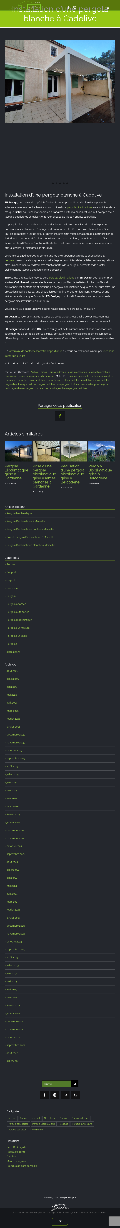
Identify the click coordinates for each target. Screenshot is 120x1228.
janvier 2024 (13, 913)
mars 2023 (13, 993)
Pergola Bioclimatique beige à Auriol (72, 470)
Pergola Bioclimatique (99, 372)
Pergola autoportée (77, 372)
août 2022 (12, 1049)
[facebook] (68, 7)
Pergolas (49, 376)
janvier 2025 (13, 818)
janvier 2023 (13, 1009)
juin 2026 (12, 682)
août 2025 (12, 762)
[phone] (75, 1091)
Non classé (13, 584)
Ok (60, 1221)
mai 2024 (12, 881)
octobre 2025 (14, 746)
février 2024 (13, 905)
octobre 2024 (14, 842)
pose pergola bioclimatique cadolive (74, 384)
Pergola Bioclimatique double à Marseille (30, 525)
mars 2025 (13, 802)
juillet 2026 (13, 674)
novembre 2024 (16, 834)
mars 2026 (13, 706)
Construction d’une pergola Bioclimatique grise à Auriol (44, 472)
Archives (12, 1152)
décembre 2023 (16, 921)
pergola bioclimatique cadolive (20, 384)
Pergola (44, 372)
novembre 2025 (16, 738)
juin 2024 (12, 873)
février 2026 (13, 714)
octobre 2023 (14, 937)
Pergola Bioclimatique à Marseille (26, 517)
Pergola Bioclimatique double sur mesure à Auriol (100, 474)
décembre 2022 (16, 1017)
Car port (11, 568)
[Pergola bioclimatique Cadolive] (60, 81)
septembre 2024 (16, 849)
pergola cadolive (46, 384)
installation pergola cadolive (95, 380)
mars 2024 (13, 897)
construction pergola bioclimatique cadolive (90, 376)
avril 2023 (12, 985)
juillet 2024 (13, 865)
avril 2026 (12, 698)
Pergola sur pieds (35, 376)
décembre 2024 (16, 826)
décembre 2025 (16, 730)
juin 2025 (12, 778)
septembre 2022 (16, 1041)
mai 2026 (12, 690)
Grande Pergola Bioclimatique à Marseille (30, 533)
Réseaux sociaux (16, 1147)
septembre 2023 (16, 945)
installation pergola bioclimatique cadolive (58, 380)
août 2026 (12, 666)
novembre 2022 (16, 1025)
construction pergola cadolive (20, 380)
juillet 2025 (13, 770)
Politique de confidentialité (22, 1161)
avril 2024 (12, 889)
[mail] (65, 1091)
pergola (9, 260)
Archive (34, 372)
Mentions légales (16, 1157)
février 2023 (13, 1001)
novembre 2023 (16, 929)
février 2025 (13, 810)
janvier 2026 (13, 722)
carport (11, 576)
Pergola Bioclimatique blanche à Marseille (31, 541)
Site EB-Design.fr (16, 1143)
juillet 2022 (13, 1056)
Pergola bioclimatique (19, 509)
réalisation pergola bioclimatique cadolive (35, 388)
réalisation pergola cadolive (72, 388)
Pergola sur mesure (15, 376)
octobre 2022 (14, 1033)
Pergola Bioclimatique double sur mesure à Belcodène (16, 474)
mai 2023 (12, 977)
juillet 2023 (13, 961)
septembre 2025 (16, 754)
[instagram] (74, 7)
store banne (13, 647)
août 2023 (12, 953)
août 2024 (12, 857)
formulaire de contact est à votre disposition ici (35, 351)
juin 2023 (12, 969)
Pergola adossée (57, 372)
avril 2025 (12, 794)
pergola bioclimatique (79, 207)
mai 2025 (12, 786)
